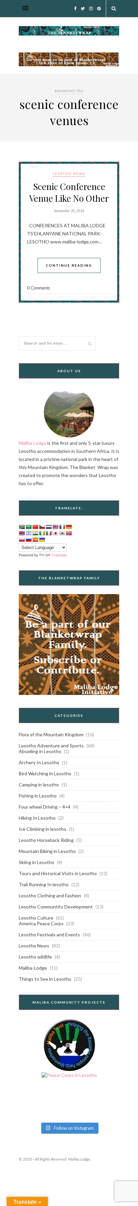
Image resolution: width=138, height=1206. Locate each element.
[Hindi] (35, 533)
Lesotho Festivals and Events (49, 934)
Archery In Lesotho (39, 762)
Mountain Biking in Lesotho (47, 851)
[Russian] (28, 539)
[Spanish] (35, 539)
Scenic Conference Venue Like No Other (69, 192)
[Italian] (49, 533)
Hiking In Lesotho (37, 818)
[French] (62, 527)
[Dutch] (49, 527)
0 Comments (38, 287)
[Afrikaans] (22, 527)
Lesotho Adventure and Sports (51, 745)
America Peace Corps (41, 923)
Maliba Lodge (32, 443)
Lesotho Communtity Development (56, 906)
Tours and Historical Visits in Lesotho (58, 873)
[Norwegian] (69, 533)
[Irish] (42, 533)
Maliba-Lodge (33, 968)
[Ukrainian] (42, 539)
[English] (55, 527)
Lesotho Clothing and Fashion (50, 895)
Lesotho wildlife (35, 957)
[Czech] (42, 527)
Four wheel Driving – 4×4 (44, 807)
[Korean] (62, 533)
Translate (59, 555)
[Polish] (22, 539)
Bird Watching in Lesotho (45, 773)
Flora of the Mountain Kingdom (51, 734)
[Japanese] (55, 533)
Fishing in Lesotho (38, 796)
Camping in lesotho (39, 784)
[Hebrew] (28, 533)
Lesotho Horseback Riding (46, 840)
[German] (69, 527)
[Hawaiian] (22, 533)
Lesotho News (69, 173)
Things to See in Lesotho (45, 979)
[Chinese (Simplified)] (35, 527)
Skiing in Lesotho (36, 862)
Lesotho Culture (36, 918)
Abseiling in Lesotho (40, 751)
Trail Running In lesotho (44, 884)
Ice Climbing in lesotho (42, 829)
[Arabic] (28, 527)
